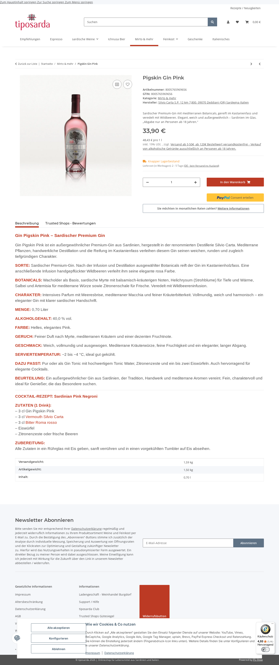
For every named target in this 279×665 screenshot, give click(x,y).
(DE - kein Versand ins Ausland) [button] (201, 165)
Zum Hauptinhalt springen (18, 2)
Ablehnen (58, 649)
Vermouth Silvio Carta (45, 417)
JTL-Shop (258, 660)
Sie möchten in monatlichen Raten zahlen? (203, 208)
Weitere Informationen (233, 208)
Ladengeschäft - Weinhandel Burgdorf (105, 594)
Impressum (92, 653)
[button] (228, 22)
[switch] (265, 649)
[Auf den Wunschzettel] (127, 84)
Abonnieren (248, 543)
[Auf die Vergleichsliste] (117, 84)
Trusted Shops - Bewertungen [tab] (70, 223)
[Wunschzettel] (237, 22)
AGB (18, 616)
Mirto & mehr (167, 98)
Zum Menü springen (79, 2)
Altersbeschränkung (29, 602)
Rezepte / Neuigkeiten (245, 8)
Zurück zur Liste (27, 64)
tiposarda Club (89, 609)
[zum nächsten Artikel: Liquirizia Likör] (251, 63)
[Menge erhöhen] (195, 182)
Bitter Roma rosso (41, 422)
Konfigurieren (58, 638)
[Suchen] (212, 22)
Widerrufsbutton (154, 616)
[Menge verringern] (147, 182)
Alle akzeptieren (58, 627)
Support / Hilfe (89, 602)
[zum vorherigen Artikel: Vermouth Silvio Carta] (260, 63)
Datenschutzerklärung (119, 653)
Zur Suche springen (51, 2)
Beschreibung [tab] (27, 223)
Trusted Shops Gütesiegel (96, 616)
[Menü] (272, 624)
